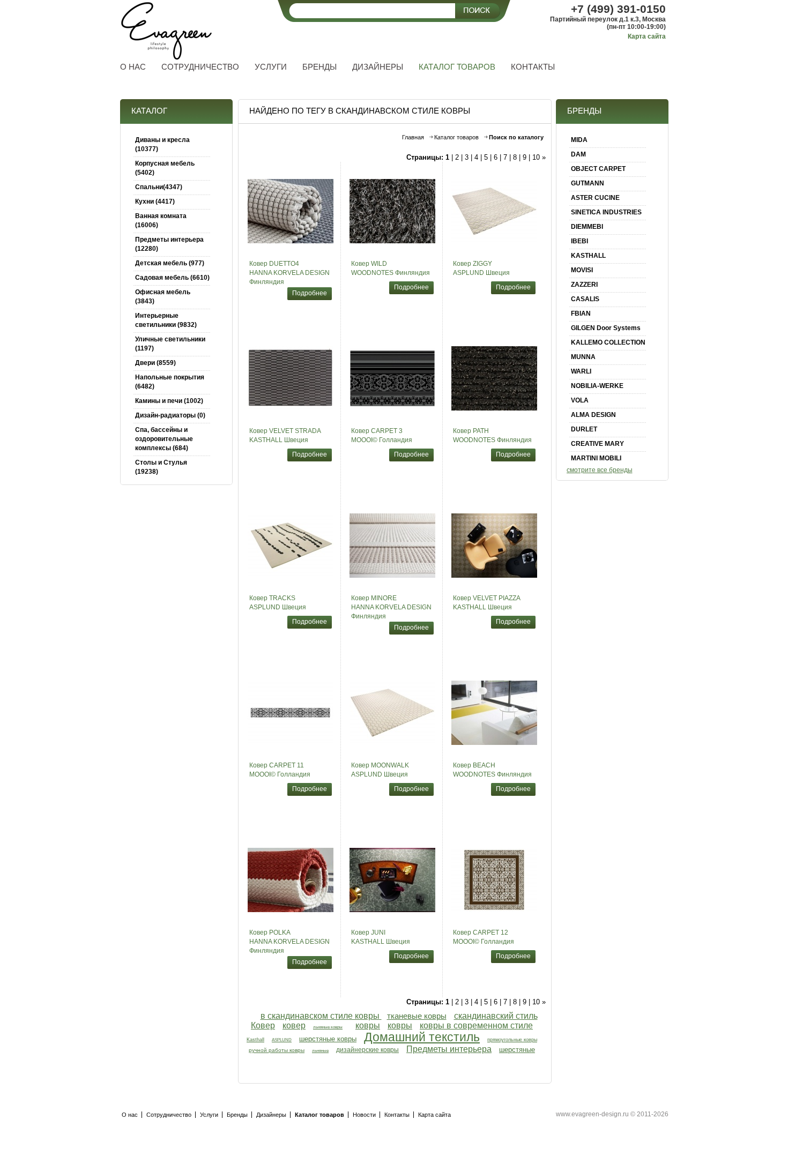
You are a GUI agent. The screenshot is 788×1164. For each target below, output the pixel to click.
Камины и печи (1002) (169, 401)
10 (536, 157)
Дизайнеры (271, 1114)
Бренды (237, 1114)
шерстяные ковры (327, 1039)
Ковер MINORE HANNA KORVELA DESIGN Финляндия (391, 607)
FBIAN (581, 313)
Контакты (397, 1114)
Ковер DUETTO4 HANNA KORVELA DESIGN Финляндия (289, 273)
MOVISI (582, 270)
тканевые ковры (417, 1016)
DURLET (584, 429)
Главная (413, 137)
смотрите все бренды (600, 470)
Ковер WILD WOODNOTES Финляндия (390, 268)
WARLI (581, 371)
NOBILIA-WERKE (597, 386)
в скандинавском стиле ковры (321, 1015)
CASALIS (585, 299)
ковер (294, 1025)
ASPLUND (282, 1040)
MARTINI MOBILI (596, 458)
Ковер (263, 1025)
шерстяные (517, 1050)
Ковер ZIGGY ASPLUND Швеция (481, 268)
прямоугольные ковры (512, 1039)
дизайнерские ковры (367, 1049)
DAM (578, 154)
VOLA (580, 400)
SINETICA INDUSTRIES (606, 212)
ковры (367, 1025)
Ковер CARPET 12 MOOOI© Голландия (483, 937)
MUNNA (583, 357)
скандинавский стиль (496, 1015)
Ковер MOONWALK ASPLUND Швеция (380, 770)
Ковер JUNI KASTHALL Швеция (380, 937)
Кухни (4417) (155, 201)
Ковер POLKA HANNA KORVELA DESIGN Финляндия (289, 941)
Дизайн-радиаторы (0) (170, 415)
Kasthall (255, 1039)
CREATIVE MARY (597, 443)
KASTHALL (588, 255)
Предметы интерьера (449, 1049)
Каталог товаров (456, 137)
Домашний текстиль (422, 1037)
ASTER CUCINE (595, 198)
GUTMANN (587, 183)
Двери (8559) (155, 363)
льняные (320, 1050)
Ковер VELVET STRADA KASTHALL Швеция (285, 435)
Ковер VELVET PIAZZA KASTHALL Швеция (487, 602)
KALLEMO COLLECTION (608, 342)
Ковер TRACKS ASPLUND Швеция (277, 602)
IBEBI (579, 241)
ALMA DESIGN (593, 415)
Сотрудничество (168, 1114)
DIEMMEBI (587, 226)
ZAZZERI (584, 284)
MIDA (579, 140)
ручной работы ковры (276, 1050)
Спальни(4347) (158, 187)
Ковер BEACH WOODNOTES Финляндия (492, 770)
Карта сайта (647, 36)
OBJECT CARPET (598, 169)
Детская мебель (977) (169, 263)
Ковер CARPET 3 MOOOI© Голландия (381, 435)
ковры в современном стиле (476, 1025)
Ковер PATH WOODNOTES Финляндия (492, 435)
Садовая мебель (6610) (172, 277)
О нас (130, 1114)
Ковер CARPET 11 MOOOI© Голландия (279, 770)
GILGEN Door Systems (606, 328)
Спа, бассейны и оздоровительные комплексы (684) (164, 439)
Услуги (209, 1114)
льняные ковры (328, 1027)
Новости (364, 1114)
